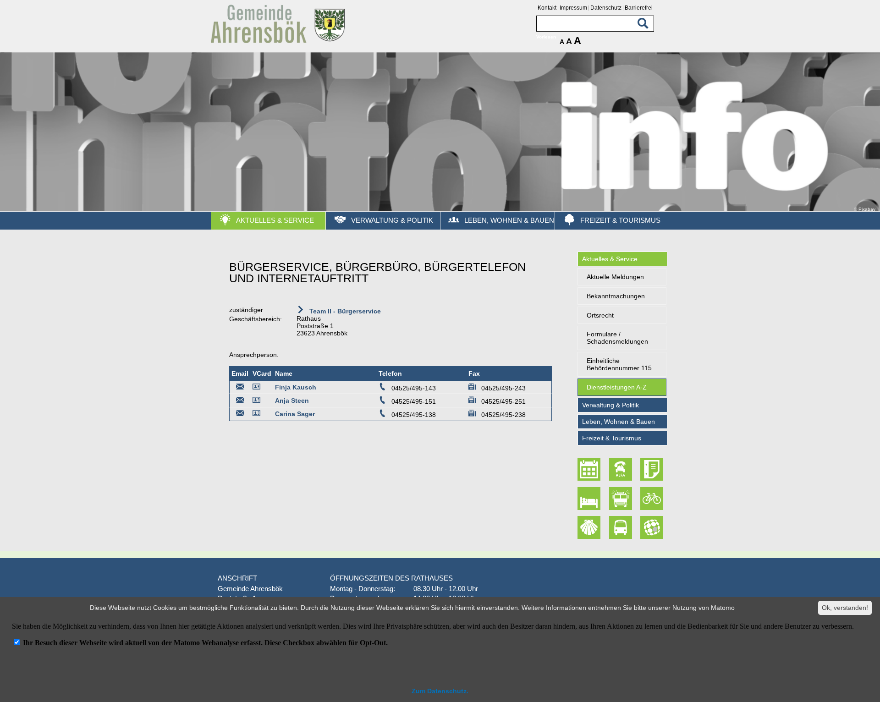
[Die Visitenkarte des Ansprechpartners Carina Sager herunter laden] (258, 414)
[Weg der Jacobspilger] (590, 527)
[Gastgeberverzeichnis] (590, 498)
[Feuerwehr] (621, 498)
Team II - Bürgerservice (344, 311)
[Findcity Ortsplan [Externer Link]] (652, 527)
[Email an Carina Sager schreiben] (240, 414)
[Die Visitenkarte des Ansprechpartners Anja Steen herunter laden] (258, 401)
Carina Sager (295, 413)
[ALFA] (621, 469)
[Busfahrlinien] (621, 527)
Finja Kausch (295, 387)
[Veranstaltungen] (590, 469)
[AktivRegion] (652, 498)
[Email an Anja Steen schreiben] (240, 401)
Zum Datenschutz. (440, 691)
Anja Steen (292, 400)
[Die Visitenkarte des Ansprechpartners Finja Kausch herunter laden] (258, 388)
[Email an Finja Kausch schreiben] (240, 388)
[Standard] (279, 41)
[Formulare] (652, 469)
